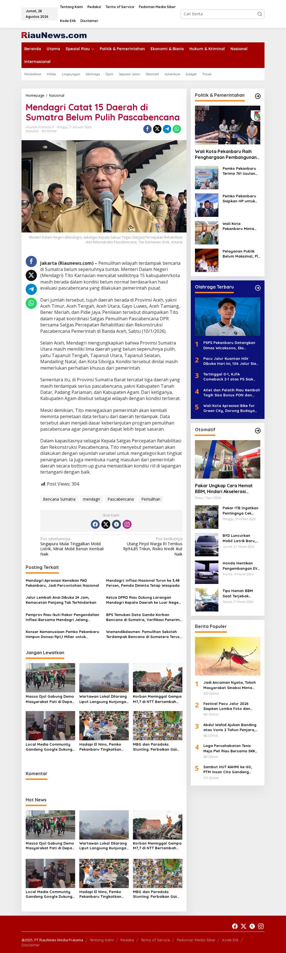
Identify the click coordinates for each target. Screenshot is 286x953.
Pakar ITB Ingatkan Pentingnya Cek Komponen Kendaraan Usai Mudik (240, 510)
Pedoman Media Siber (196, 940)
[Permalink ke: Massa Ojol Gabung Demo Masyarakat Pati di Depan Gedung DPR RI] (50, 677)
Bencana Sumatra (59, 499)
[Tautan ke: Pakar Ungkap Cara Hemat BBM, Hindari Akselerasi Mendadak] (227, 459)
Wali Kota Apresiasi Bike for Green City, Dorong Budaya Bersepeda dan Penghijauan (229, 408)
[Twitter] (105, 524)
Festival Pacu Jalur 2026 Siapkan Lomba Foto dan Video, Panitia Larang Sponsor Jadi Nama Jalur (231, 706)
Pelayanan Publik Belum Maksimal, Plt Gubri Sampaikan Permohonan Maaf (241, 254)
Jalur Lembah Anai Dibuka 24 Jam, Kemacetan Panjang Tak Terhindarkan (61, 600)
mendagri (91, 499)
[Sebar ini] (147, 129)
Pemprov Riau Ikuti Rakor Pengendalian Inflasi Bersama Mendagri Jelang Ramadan (62, 617)
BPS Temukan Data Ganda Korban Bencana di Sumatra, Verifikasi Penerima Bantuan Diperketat (144, 617)
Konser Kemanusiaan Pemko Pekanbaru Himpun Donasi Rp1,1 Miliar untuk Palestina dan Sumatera (62, 634)
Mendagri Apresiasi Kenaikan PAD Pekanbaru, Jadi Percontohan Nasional (62, 583)
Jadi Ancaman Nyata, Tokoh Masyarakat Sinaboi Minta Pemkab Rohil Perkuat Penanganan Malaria (229, 685)
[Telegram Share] (167, 129)
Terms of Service (155, 940)
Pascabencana (121, 499)
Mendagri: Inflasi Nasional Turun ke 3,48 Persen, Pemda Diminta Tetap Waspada (143, 583)
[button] (259, 14)
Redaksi (127, 940)
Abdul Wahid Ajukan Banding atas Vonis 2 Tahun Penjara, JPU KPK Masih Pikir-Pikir (229, 727)
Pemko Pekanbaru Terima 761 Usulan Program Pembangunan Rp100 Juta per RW (240, 171)
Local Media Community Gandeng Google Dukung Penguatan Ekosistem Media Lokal (49, 747)
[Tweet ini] (157, 129)
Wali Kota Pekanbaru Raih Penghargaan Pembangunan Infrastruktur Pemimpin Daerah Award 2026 (226, 154)
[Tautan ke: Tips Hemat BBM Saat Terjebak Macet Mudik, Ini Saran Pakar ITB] (206, 599)
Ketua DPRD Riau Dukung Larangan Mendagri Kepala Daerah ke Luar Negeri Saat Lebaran (143, 600)
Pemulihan (150, 499)
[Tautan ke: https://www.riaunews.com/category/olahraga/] (257, 288)
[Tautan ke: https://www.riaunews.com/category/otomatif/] (257, 430)
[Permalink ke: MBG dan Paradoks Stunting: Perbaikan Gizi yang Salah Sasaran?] (157, 725)
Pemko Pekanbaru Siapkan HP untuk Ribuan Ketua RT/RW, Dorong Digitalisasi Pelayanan (239, 198)
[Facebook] (95, 524)
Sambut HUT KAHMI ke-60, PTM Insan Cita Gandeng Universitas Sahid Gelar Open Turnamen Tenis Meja (230, 769)
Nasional (32, 131)
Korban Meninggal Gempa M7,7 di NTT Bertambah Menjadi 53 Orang (157, 699)
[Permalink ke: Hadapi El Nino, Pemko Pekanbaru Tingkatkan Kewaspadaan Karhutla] (104, 725)
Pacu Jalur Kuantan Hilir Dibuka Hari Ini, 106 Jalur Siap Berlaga (231, 361)
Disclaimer (31, 945)
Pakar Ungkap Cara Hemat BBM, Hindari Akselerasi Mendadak (224, 488)
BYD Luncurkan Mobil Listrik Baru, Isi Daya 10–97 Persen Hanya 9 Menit (239, 538)
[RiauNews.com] (54, 34)
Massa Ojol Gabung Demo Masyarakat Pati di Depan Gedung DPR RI (50, 699)
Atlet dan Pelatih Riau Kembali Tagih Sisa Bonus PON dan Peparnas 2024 (231, 392)
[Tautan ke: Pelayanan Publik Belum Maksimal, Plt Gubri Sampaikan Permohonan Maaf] (206, 259)
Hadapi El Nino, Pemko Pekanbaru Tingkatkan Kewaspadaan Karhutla (101, 747)
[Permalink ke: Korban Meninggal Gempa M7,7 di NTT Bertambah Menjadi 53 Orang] (157, 677)
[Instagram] (127, 524)
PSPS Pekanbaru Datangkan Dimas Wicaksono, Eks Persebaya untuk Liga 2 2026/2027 (229, 345)
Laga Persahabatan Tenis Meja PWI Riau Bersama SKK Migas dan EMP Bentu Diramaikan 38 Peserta (229, 748)
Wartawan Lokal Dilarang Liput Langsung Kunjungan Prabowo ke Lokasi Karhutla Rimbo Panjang (103, 699)
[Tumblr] (116, 524)
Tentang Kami (102, 940)
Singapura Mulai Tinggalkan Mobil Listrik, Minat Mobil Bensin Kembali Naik (72, 546)
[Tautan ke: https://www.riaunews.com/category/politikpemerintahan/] (257, 96)
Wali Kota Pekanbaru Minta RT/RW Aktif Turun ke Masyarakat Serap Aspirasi (239, 226)
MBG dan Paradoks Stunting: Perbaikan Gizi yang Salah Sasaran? (155, 747)
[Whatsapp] (177, 129)
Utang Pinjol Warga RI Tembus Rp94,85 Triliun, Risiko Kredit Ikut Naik (152, 546)
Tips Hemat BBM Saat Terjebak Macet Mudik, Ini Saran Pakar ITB (238, 593)
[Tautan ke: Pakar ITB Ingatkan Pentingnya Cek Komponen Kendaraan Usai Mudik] (206, 516)
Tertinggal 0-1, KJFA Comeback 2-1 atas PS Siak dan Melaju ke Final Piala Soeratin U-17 (228, 377)
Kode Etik (230, 940)
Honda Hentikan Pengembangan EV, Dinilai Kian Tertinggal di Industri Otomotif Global (241, 566)
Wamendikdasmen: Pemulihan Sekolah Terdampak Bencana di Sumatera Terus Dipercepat (143, 634)
